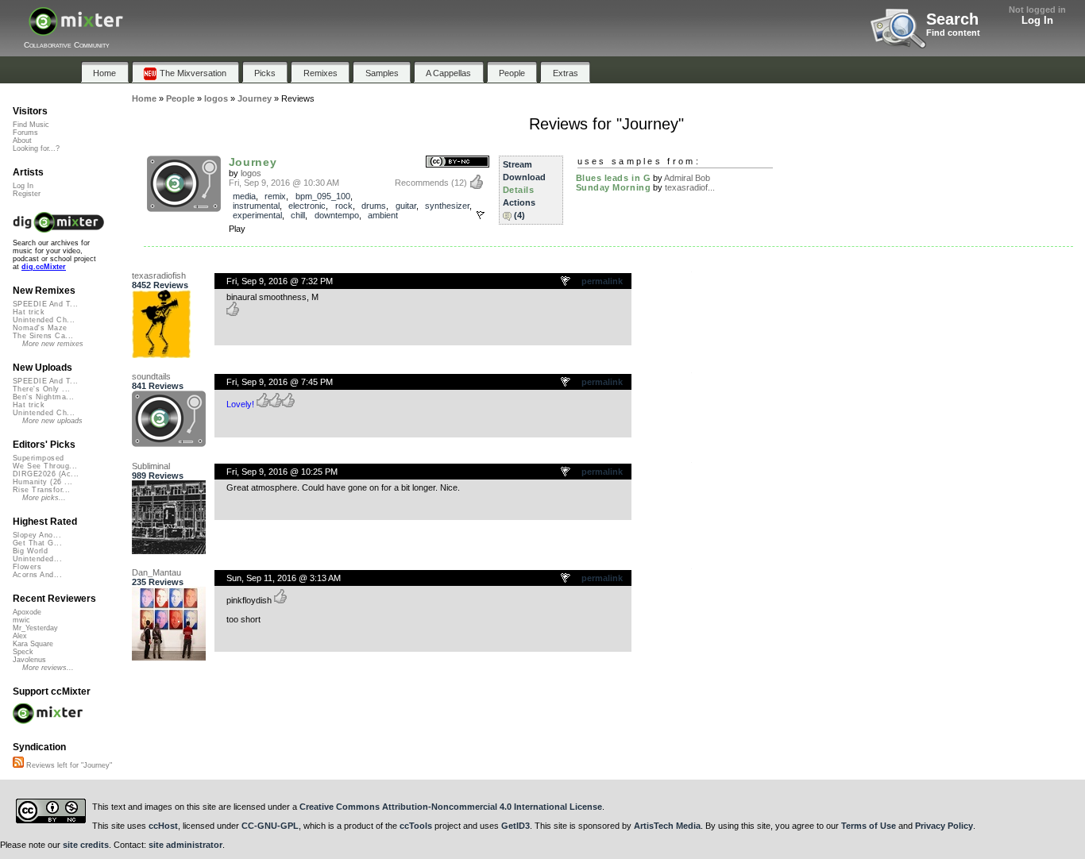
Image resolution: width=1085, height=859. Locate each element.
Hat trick (28, 312)
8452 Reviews (160, 285)
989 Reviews (157, 475)
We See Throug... (45, 466)
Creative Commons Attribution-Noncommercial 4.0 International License (450, 806)
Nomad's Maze (40, 328)
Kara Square (33, 644)
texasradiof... (690, 187)
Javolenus (29, 660)
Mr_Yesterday (35, 628)
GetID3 (515, 825)
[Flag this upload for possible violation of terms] (480, 215)
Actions (519, 202)
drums (373, 205)
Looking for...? (36, 148)
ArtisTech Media (667, 825)
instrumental (256, 205)
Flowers (27, 567)
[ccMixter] (76, 30)
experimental (257, 215)
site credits (86, 844)
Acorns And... (37, 575)
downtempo (337, 215)
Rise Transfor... (41, 490)
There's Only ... (41, 389)
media (244, 196)
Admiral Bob (687, 178)
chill (298, 215)
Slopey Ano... (37, 535)
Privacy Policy (944, 825)
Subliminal (151, 466)
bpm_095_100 (322, 196)
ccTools (416, 825)
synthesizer (447, 205)
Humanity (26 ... (42, 482)
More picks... (44, 498)
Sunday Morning (613, 187)
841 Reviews (157, 386)
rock (344, 205)
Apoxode (27, 612)
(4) (519, 215)
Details (519, 190)
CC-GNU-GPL (270, 825)
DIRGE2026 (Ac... (46, 474)
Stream (517, 164)
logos (251, 173)
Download (524, 177)
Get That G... (37, 543)
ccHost (163, 825)
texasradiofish (159, 275)
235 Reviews (157, 582)
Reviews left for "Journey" (68, 765)
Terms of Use (868, 825)
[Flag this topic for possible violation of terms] (566, 281)
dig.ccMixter (43, 267)
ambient (383, 215)
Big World (30, 551)
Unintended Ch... (44, 320)
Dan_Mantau (156, 572)
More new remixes (52, 344)
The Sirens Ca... (43, 336)
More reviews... (48, 668)
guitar (406, 205)
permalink (602, 281)
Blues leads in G (613, 178)
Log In (1037, 20)
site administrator (185, 844)
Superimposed (38, 458)
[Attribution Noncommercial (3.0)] (457, 162)
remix (275, 196)
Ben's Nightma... (43, 397)
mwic (21, 620)
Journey (253, 162)
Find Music (31, 125)
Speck (23, 652)
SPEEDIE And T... (45, 304)
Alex (20, 636)
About (22, 140)
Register (27, 194)
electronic (307, 205)
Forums (25, 133)
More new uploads (52, 421)
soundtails (151, 376)
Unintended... (37, 559)
